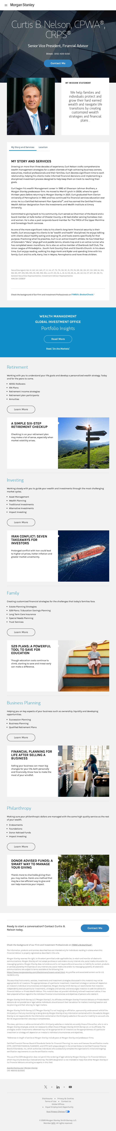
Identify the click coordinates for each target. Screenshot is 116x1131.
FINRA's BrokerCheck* (82, 945)
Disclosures (47, 1098)
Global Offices (58, 1104)
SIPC (53, 1123)
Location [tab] (43, 147)
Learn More (24, 409)
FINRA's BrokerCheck (82, 294)
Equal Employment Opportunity (59, 1107)
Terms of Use (50, 1101)
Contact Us (66, 1101)
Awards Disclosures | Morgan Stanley (22, 1068)
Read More (61, 339)
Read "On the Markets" (58, 348)
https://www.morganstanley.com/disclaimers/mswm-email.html (36, 972)
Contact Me (58, 63)
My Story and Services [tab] (22, 147)
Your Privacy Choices (55, 1111)
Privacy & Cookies (65, 1098)
